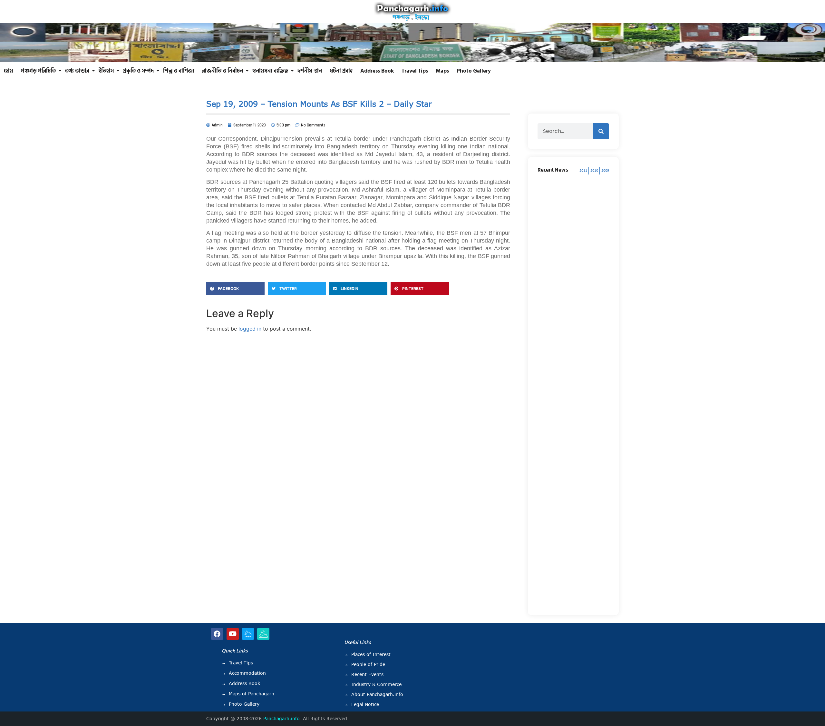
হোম (8, 70)
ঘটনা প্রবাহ (341, 70)
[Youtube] (233, 634)
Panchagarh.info (281, 718)
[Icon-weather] (248, 634)
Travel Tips (415, 70)
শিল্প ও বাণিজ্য (178, 70)
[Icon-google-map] (263, 634)
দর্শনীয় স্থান (309, 70)
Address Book (377, 70)
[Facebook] (217, 634)
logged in (249, 328)
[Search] (601, 131)
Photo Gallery (474, 70)
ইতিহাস (106, 70)
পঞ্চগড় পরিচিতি (38, 70)
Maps (442, 70)
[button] (235, 288)
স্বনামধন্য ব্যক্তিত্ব (270, 70)
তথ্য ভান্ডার (77, 70)
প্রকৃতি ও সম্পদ (138, 70)
